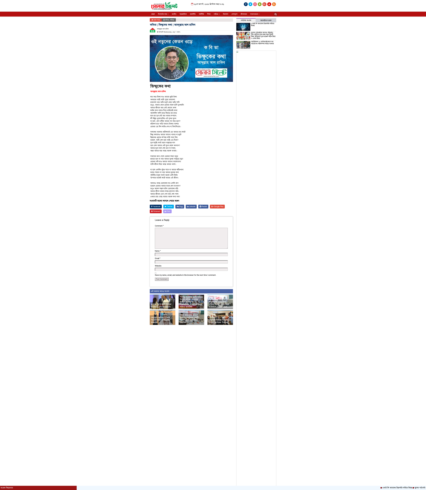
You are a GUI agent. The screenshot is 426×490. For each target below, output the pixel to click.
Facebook (156, 206)
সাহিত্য (216, 14)
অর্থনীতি (201, 14)
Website (158, 266)
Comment (159, 226)
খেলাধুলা (234, 14)
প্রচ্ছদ (153, 14)
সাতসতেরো (254, 14)
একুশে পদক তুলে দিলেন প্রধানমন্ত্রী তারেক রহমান (161, 305)
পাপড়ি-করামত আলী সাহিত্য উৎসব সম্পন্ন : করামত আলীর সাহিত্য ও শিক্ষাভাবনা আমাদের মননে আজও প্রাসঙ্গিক (191, 302)
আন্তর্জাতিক (183, 14)
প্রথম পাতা (156, 20)
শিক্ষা (209, 14)
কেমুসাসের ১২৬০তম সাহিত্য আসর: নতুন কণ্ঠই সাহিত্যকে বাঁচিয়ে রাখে (219, 304)
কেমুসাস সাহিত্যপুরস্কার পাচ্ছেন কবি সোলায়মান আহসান (160, 320)
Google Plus (218, 206)
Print (168, 211)
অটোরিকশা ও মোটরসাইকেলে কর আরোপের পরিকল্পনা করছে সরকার (262, 43)
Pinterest (156, 211)
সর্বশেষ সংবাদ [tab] (246, 20)
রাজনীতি (193, 14)
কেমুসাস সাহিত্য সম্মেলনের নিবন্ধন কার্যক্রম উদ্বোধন (220, 321)
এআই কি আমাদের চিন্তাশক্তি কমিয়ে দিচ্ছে (262, 24)
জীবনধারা (244, 14)
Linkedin (192, 206)
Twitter (169, 206)
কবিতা (167, 20)
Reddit (204, 206)
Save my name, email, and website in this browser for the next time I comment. (185, 275)
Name (158, 251)
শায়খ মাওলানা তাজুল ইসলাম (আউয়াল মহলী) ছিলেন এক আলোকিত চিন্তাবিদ (189, 319)
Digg (181, 206)
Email (157, 258)
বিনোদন (225, 14)
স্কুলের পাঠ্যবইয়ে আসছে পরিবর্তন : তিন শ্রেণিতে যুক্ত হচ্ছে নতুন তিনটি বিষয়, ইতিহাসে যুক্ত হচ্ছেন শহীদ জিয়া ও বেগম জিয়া (263, 35)
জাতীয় (174, 14)
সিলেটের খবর (163, 14)
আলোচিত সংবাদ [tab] (265, 20)
